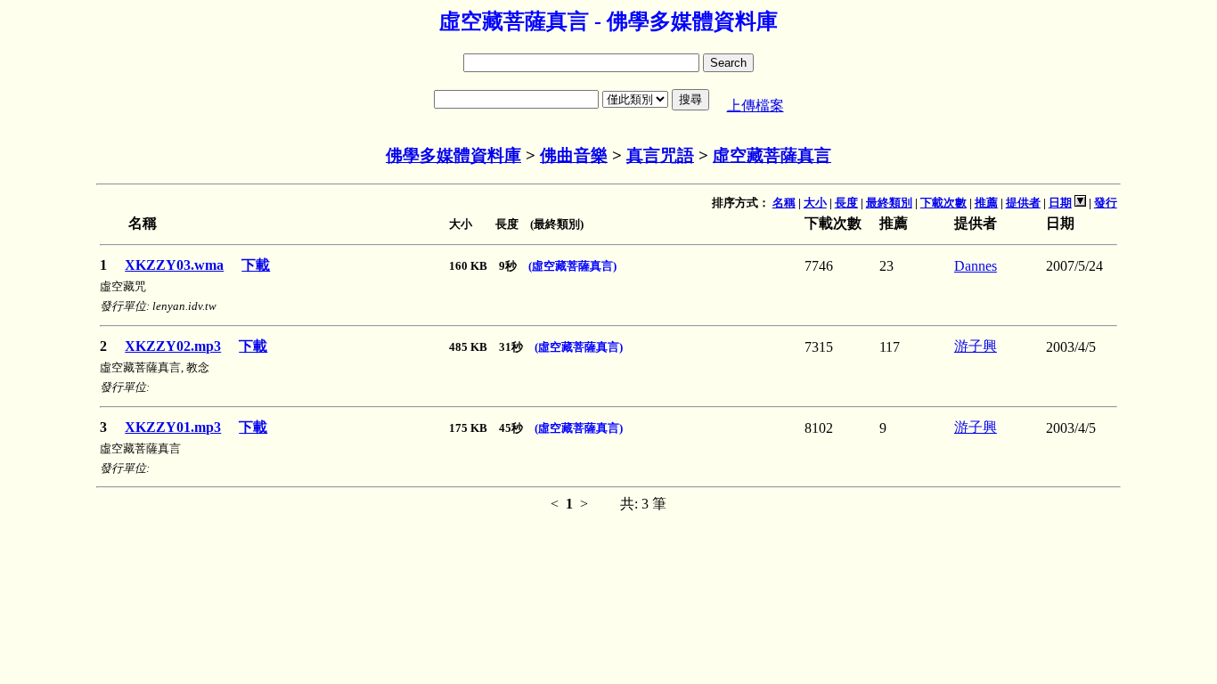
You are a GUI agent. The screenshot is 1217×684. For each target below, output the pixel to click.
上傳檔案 (755, 105)
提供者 (1023, 202)
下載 (255, 265)
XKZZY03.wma (174, 265)
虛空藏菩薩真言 (772, 155)
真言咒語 (660, 155)
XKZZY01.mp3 (173, 427)
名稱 (784, 202)
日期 (1060, 202)
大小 (815, 202)
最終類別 (889, 202)
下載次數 (943, 202)
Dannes (975, 265)
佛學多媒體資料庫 (453, 155)
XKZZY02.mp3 (173, 346)
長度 (846, 202)
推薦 (986, 202)
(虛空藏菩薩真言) (572, 266)
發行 (1105, 202)
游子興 (975, 346)
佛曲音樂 (574, 155)
